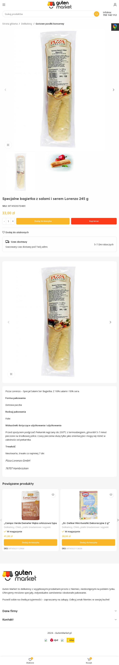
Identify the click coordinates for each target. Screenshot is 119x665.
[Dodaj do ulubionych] (53, 495)
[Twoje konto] (115, 5)
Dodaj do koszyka (43, 221)
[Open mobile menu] (4, 5)
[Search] (96, 14)
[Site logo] (59, 4)
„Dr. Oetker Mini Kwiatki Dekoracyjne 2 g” (86, 523)
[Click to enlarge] (8, 145)
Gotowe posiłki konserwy (50, 23)
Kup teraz (94, 221)
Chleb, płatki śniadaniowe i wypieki (33, 527)
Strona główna (10, 23)
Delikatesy (26, 23)
